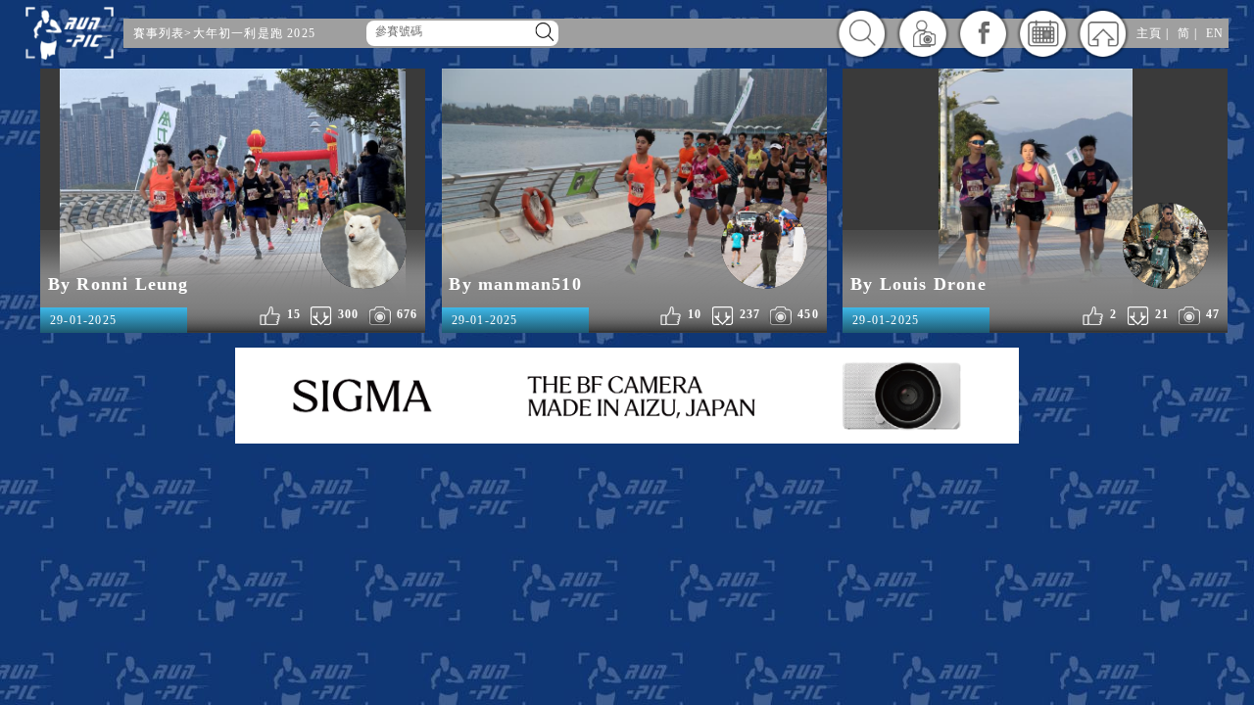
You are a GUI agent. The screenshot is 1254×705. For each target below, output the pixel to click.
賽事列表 (159, 33)
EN (1215, 33)
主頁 (1149, 33)
